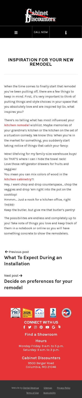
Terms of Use (32, 393)
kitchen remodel (16, 125)
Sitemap (48, 388)
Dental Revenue (31, 388)
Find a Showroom (41, 334)
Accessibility (49, 393)
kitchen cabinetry (17, 179)
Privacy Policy (63, 388)
